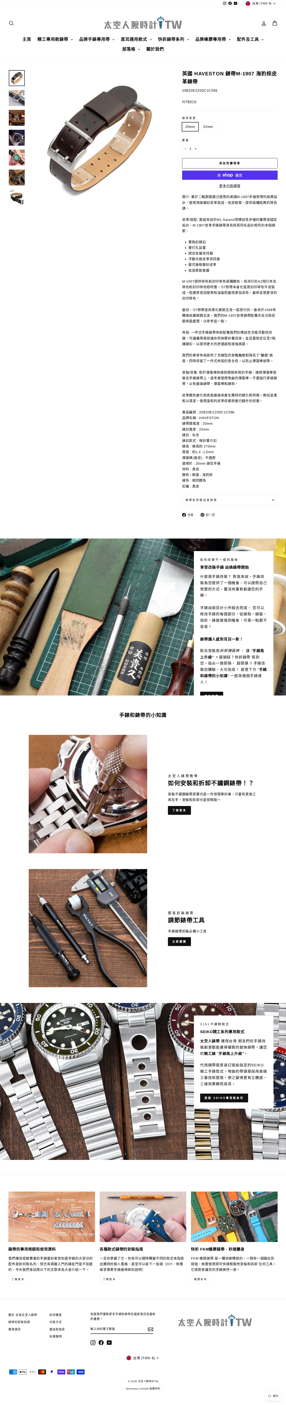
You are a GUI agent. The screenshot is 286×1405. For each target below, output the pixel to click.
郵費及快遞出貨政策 (201, 499)
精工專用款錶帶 (53, 39)
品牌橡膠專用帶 (211, 39)
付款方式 (55, 1322)
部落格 (129, 49)
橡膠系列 (200, 1279)
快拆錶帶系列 (172, 39)
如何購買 (55, 1314)
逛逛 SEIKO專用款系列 (224, 1097)
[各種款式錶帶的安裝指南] (143, 1217)
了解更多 (179, 810)
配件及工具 (248, 39)
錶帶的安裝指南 (19, 1322)
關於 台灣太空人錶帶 (22, 1314)
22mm (208, 127)
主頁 (26, 39)
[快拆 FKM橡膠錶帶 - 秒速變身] (234, 1217)
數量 (185, 140)
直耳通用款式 (135, 39)
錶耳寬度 (189, 118)
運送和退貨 (57, 1329)
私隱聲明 (55, 1336)
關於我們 (155, 49)
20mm (190, 127)
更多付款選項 (229, 186)
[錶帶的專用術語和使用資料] (51, 1217)
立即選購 (179, 941)
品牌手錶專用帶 (95, 39)
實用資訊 (14, 1329)
